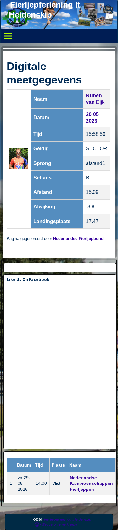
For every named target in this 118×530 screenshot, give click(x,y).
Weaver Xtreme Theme (59, 524)
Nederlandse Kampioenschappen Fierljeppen (91, 483)
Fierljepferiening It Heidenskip (67, 519)
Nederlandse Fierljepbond (78, 239)
